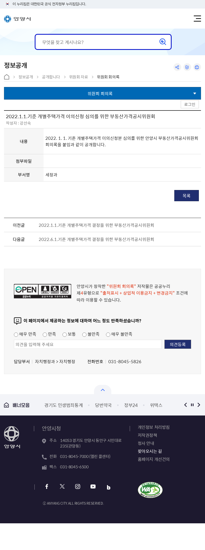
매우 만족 (27, 334)
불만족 (93, 334)
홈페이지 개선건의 (154, 459)
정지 (192, 404)
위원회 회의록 (108, 77)
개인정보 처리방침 (154, 427)
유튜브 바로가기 (93, 487)
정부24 (131, 405)
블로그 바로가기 (108, 487)
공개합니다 (51, 77)
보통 (71, 334)
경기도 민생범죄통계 (63, 405)
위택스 (156, 405)
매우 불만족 (121, 334)
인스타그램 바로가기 (77, 487)
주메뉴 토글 (197, 18)
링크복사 (187, 67)
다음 (199, 404)
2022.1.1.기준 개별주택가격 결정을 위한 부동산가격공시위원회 (96, 225)
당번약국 (103, 405)
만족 (51, 334)
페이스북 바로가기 (46, 487)
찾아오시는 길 (150, 451)
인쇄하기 (197, 67)
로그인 (189, 104)
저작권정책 (147, 435)
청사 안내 (146, 443)
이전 (185, 404)
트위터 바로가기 (62, 487)
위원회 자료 (78, 77)
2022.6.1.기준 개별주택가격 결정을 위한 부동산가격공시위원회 (96, 239)
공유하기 (177, 67)
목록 (187, 195)
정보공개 (25, 77)
